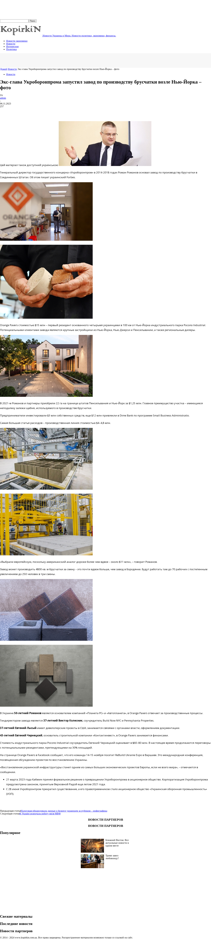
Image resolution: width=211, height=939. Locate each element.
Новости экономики (16, 41)
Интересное (12, 46)
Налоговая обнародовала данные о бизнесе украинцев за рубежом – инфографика (64, 811)
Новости (10, 43)
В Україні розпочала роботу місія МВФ (40, 813)
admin (3, 98)
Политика (11, 49)
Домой (3, 69)
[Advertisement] (56, 60)
